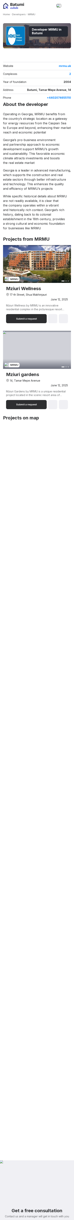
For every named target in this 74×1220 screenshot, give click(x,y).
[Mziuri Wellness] (37, 284)
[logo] (13, 6)
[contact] (50, 6)
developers (19, 14)
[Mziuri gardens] (37, 370)
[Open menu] (67, 6)
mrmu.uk (65, 65)
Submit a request (26, 318)
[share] (68, 57)
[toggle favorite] (63, 57)
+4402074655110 (59, 97)
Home (6, 14)
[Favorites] (42, 6)
